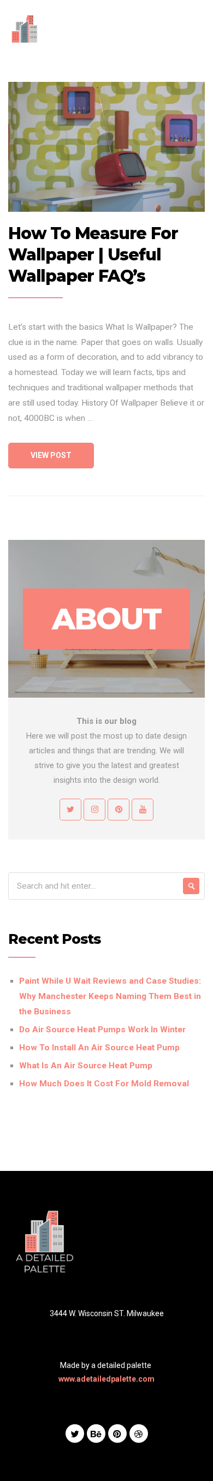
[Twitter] (75, 1433)
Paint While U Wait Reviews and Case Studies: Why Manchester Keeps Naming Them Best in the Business (110, 996)
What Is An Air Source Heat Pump (85, 1065)
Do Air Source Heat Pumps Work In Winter (102, 1029)
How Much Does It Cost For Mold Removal (104, 1084)
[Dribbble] (138, 1433)
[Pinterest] (117, 1433)
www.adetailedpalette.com (106, 1379)
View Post (51, 455)
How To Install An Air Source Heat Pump (99, 1047)
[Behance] (96, 1433)
